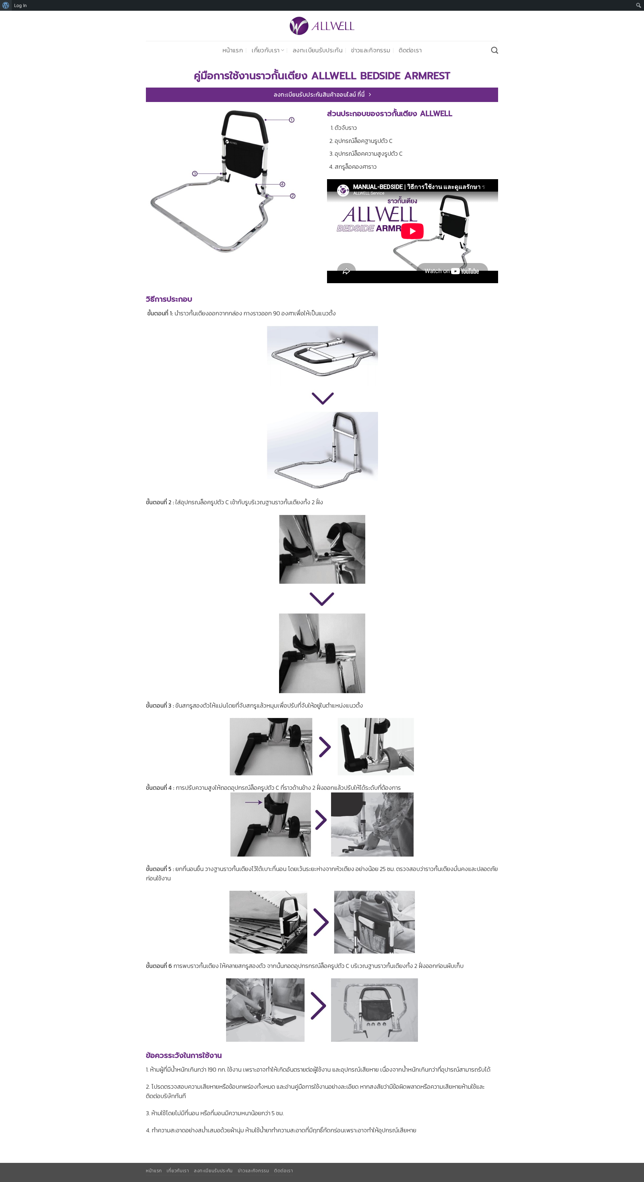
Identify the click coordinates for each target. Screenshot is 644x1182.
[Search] (494, 50)
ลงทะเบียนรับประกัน (317, 50)
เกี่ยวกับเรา (265, 50)
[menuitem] (6, 5)
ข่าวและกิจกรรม (370, 50)
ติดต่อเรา (410, 50)
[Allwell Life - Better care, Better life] (322, 26)
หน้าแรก (232, 50)
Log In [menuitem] (20, 5)
